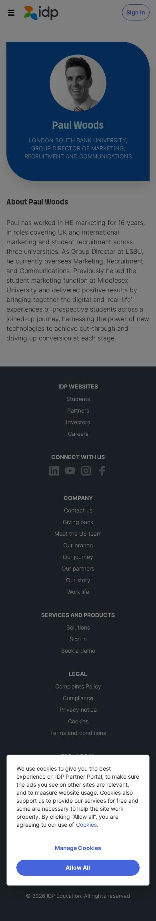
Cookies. (87, 824)
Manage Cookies (78, 847)
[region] (78, 820)
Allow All (78, 867)
